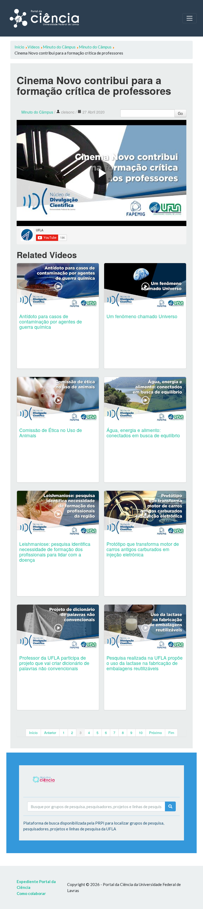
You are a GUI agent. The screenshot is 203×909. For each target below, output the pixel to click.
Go (180, 113)
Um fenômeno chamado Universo (142, 316)
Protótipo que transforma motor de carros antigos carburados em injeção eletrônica (143, 549)
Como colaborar (31, 893)
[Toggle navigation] (189, 18)
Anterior (50, 732)
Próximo (155, 732)
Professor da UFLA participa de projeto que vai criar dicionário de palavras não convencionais (54, 663)
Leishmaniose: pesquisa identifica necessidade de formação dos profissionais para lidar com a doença (54, 552)
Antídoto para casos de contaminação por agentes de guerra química (50, 321)
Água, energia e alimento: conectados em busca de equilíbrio (143, 433)
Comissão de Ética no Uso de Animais (50, 433)
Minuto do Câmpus (37, 112)
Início (33, 732)
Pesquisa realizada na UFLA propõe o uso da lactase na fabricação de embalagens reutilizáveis (145, 663)
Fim (171, 732)
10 (140, 732)
